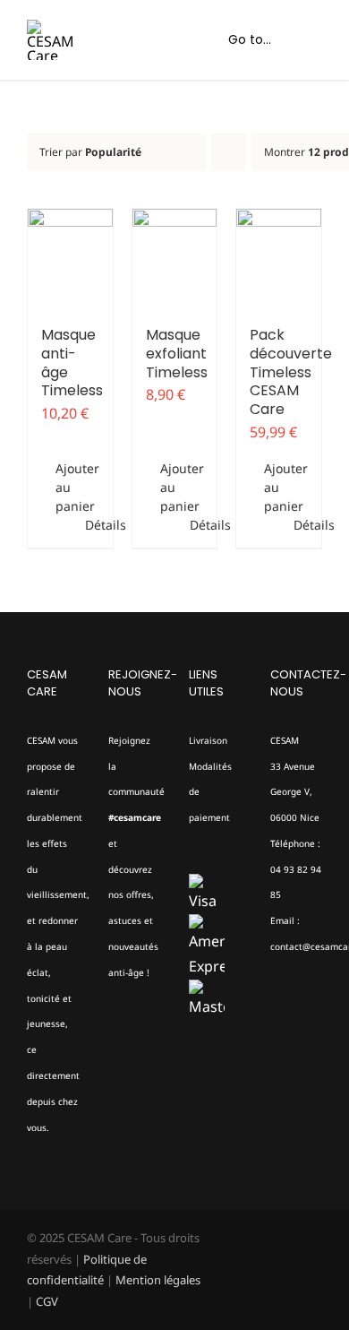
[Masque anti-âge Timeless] (70, 258)
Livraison (208, 740)
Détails (92, 524)
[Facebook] (113, 1042)
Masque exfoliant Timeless (177, 353)
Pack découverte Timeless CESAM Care (291, 371)
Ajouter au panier (62, 487)
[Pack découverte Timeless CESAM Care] (278, 258)
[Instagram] (137, 1042)
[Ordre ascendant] (228, 152)
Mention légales (157, 1280)
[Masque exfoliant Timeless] (174, 258)
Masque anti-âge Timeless (72, 362)
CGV (47, 1301)
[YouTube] (113, 1075)
